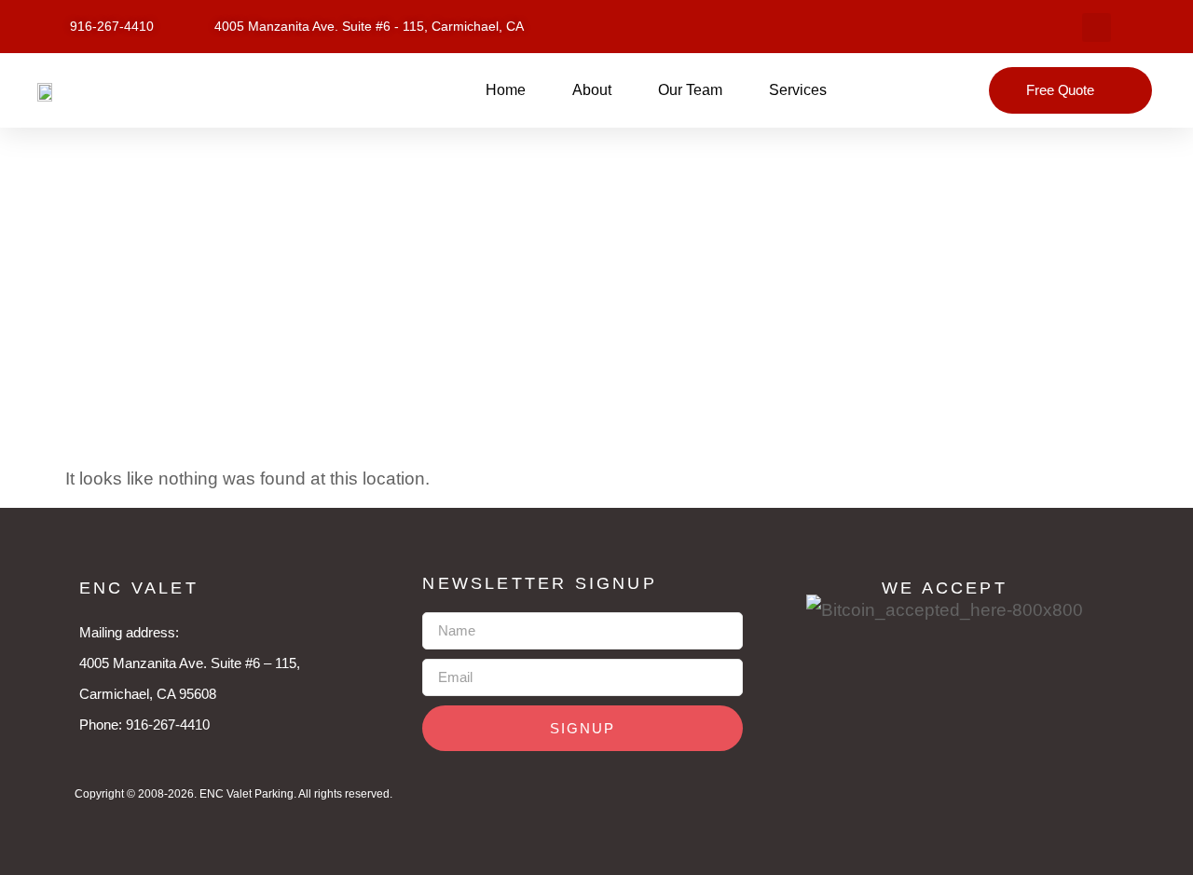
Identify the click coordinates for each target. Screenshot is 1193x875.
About (591, 90)
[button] (1096, 27)
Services (798, 90)
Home (506, 90)
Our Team (690, 90)
